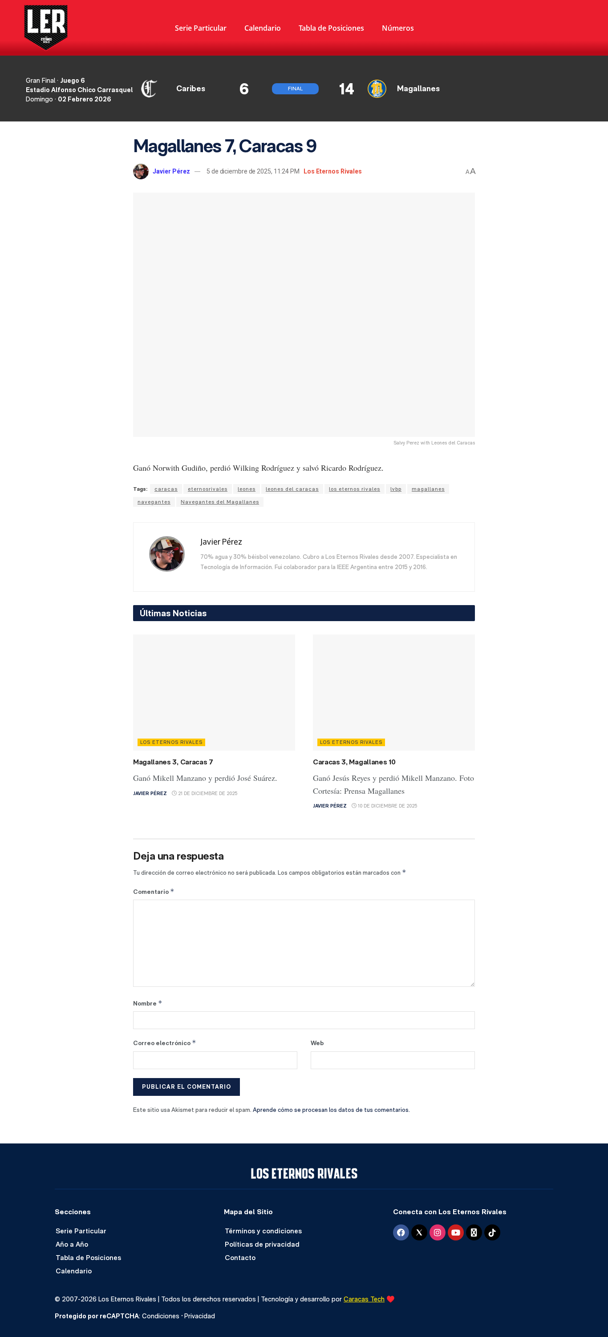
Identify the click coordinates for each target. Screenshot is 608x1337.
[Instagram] (438, 1232)
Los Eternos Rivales (333, 171)
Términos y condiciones (263, 1231)
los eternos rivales (354, 489)
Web (317, 1042)
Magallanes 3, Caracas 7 (173, 762)
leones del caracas (292, 489)
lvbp (395, 489)
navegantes (154, 502)
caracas (166, 489)
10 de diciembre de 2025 (387, 806)
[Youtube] (456, 1232)
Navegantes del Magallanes (220, 502)
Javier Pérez (171, 171)
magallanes (428, 489)
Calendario (262, 28)
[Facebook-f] (401, 1232)
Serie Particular (201, 28)
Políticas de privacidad (262, 1244)
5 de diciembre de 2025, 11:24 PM (253, 171)
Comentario (153, 891)
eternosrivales (207, 489)
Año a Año (72, 1244)
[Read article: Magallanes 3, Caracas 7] (214, 692)
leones (246, 489)
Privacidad (199, 1316)
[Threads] (474, 1232)
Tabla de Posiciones (331, 28)
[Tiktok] (492, 1232)
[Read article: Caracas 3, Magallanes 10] (394, 692)
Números (398, 28)
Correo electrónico (164, 1042)
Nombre (147, 1003)
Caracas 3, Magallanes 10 (354, 762)
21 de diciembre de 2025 (207, 793)
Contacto (240, 1257)
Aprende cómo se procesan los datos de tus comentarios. (331, 1109)
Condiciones (160, 1316)
